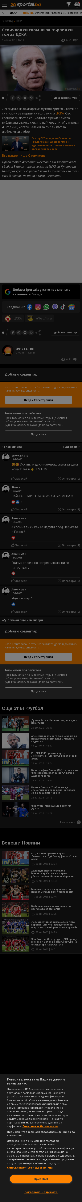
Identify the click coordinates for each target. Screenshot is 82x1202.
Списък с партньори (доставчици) (30, 1167)
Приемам (41, 1179)
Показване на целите (41, 1192)
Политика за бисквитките (40, 1126)
